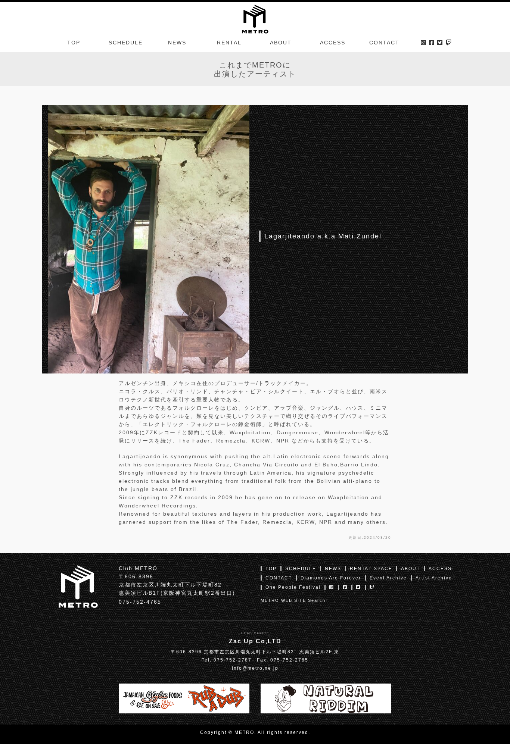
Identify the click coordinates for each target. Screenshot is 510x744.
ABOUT (281, 43)
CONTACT (384, 43)
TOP (73, 43)
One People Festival (293, 587)
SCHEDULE (126, 43)
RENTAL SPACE (371, 568)
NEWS (177, 43)
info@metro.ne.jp (255, 668)
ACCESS (332, 43)
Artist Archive (434, 578)
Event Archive (388, 578)
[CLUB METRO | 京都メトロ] (255, 18)
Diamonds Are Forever (331, 578)
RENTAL (229, 43)
